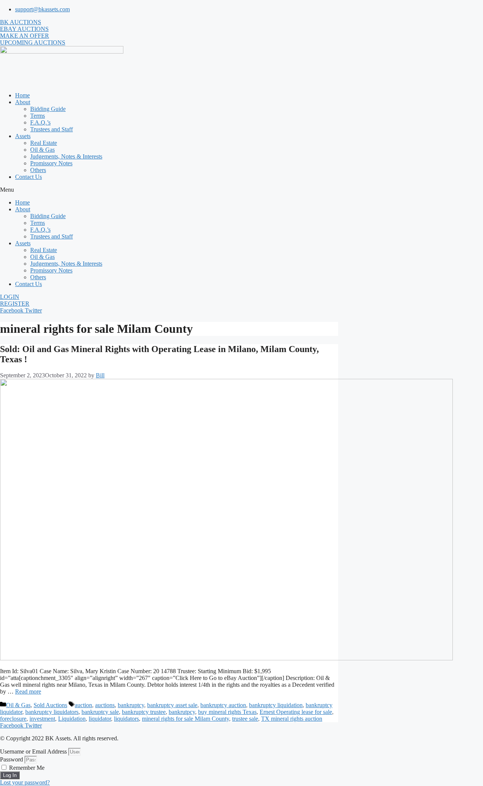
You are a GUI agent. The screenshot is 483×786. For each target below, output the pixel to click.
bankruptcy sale (100, 712)
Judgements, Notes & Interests (66, 156)
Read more (28, 691)
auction (83, 705)
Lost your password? (25, 782)
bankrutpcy (182, 712)
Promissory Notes (51, 163)
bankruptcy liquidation (276, 705)
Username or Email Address (33, 751)
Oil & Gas (42, 149)
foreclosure (13, 718)
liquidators (126, 718)
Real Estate (43, 143)
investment (42, 718)
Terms (37, 115)
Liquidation (72, 718)
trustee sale (245, 718)
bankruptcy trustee (144, 712)
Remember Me (26, 767)
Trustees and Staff (51, 129)
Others (38, 170)
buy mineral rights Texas (227, 712)
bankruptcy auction (223, 705)
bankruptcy (131, 705)
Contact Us (28, 177)
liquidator (100, 718)
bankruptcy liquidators (51, 712)
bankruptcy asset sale (172, 705)
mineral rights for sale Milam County (185, 718)
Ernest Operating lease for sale (296, 712)
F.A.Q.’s (40, 122)
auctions (105, 705)
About (22, 102)
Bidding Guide (48, 109)
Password (11, 759)
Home (22, 95)
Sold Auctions (50, 705)
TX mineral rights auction (291, 718)
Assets (23, 136)
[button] (241, 189)
